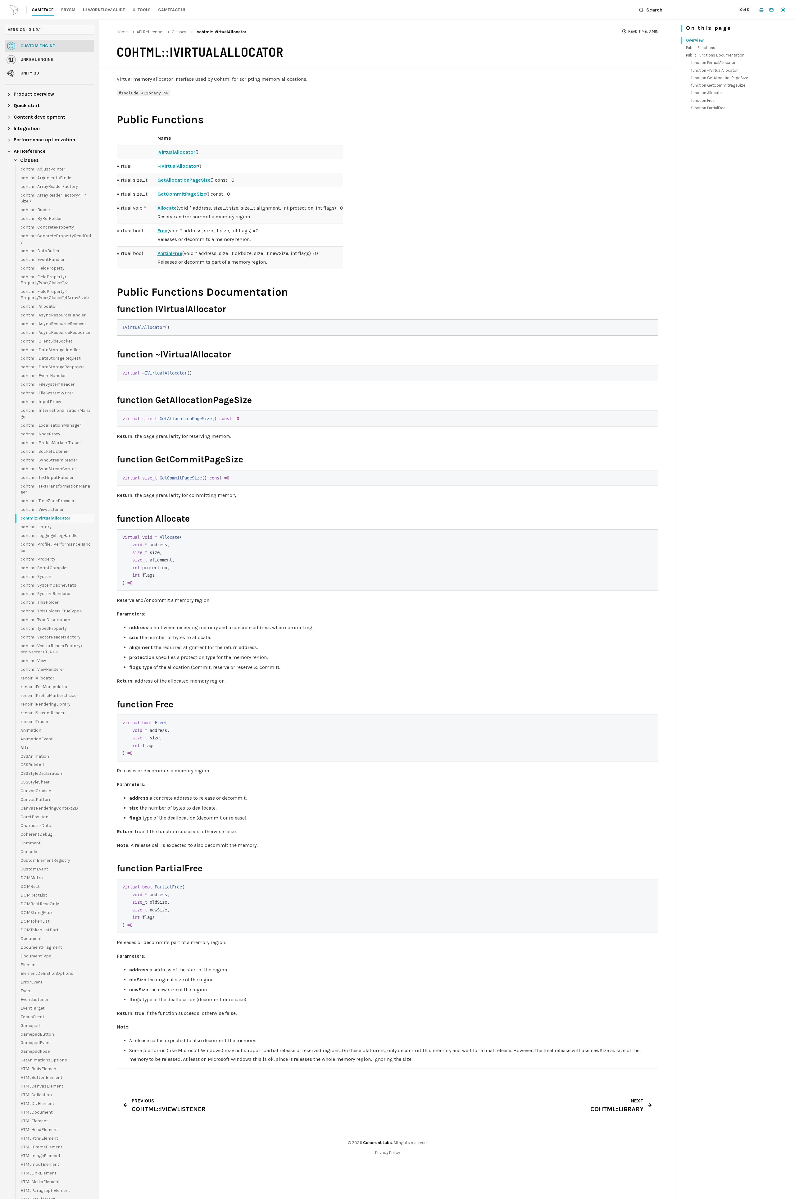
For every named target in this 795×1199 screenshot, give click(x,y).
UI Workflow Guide (104, 9)
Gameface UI (171, 9)
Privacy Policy (387, 1152)
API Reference (149, 32)
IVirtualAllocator (176, 152)
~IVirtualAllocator (177, 166)
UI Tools (142, 9)
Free (162, 231)
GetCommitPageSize (181, 194)
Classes (179, 32)
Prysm (68, 9)
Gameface (43, 9)
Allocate (167, 208)
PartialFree (169, 253)
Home (122, 32)
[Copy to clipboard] (650, 327)
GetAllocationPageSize (184, 180)
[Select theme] (783, 10)
